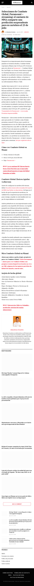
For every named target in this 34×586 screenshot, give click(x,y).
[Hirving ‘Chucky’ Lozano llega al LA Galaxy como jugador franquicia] (17, 362)
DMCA (3, 553)
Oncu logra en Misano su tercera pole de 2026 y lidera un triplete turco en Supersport (16, 497)
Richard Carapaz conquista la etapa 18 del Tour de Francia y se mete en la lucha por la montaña (17, 447)
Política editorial (6, 561)
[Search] (31, 2)
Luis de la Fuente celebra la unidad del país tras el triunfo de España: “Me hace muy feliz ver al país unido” (17, 472)
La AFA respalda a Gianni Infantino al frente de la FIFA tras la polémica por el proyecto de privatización (17, 398)
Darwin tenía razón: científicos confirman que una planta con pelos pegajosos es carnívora (20, 531)
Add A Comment (17, 504)
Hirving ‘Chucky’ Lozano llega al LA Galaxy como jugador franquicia (15, 374)
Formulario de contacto (8, 556)
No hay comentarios (7, 34)
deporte (26, 32)
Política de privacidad (7, 558)
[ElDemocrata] (17, 2)
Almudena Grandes (10, 32)
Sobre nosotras (6, 563)
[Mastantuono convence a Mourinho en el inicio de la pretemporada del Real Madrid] (17, 412)
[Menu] (3, 2)
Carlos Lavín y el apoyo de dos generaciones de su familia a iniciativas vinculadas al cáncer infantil (19, 540)
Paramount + (17, 68)
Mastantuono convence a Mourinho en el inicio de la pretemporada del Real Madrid (16, 423)
